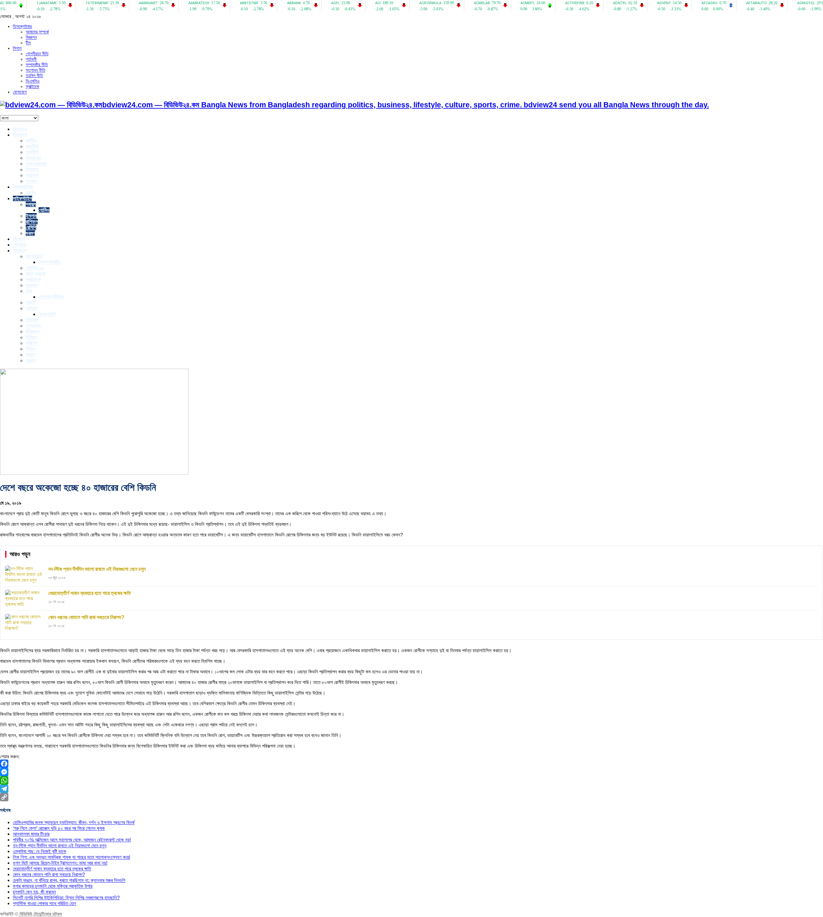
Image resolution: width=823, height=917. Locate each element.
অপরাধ (31, 181)
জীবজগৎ (33, 331)
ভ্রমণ (30, 233)
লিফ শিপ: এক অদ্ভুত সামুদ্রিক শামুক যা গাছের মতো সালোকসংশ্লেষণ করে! (71, 857)
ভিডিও (31, 349)
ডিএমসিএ (33, 81)
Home (20, 129)
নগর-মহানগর (36, 163)
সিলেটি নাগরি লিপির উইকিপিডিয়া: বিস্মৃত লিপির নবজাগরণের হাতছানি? (66, 897)
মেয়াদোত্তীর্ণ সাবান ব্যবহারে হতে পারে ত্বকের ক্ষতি (52, 868)
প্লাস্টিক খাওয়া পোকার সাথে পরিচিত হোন (44, 903)
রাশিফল (32, 221)
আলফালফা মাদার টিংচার (31, 834)
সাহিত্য (32, 308)
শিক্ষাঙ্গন (32, 169)
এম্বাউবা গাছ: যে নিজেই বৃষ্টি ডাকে (39, 851)
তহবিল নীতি (34, 75)
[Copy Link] (411, 797)
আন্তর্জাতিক (23, 187)
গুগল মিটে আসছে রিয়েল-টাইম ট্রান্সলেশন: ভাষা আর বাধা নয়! (60, 863)
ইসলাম (31, 216)
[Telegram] (411, 789)
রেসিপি (31, 227)
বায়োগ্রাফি (47, 314)
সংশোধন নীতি (35, 70)
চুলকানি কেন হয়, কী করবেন (34, 892)
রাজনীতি (32, 146)
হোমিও (44, 210)
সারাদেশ (32, 175)
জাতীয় (31, 140)
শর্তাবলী (31, 59)
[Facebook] (411, 764)
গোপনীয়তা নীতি (37, 53)
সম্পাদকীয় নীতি (37, 64)
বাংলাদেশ (20, 135)
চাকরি (30, 302)
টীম (28, 42)
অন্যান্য (19, 250)
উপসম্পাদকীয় (49, 262)
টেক (29, 291)
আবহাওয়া (33, 158)
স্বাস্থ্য (31, 204)
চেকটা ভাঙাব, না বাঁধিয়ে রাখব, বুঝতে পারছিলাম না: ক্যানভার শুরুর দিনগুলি (69, 880)
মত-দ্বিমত (34, 256)
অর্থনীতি (32, 152)
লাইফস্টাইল (22, 198)
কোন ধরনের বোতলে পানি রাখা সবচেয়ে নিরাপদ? (49, 874)
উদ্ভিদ (31, 337)
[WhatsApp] (411, 780)
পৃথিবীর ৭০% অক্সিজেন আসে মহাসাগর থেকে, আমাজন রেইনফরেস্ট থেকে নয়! (72, 839)
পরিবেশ (31, 343)
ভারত (30, 354)
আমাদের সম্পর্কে (37, 31)
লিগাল (17, 48)
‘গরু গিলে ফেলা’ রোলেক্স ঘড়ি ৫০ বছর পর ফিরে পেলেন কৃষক (59, 828)
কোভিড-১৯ (35, 268)
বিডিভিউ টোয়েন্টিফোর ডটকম (40, 914)
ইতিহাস (32, 320)
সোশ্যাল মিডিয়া (51, 297)
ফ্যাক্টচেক (32, 86)
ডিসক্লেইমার (22, 26)
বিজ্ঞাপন (31, 37)
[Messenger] (411, 772)
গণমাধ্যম (33, 325)
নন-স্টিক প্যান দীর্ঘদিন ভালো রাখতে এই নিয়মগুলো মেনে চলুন (59, 845)
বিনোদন (19, 239)
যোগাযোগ (20, 91)
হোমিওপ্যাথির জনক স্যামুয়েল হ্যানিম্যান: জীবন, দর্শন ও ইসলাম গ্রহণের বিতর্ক (74, 822)
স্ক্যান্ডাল (32, 285)
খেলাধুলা (19, 244)
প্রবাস (31, 192)
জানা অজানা (35, 273)
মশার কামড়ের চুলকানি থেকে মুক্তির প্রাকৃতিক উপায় (53, 886)
